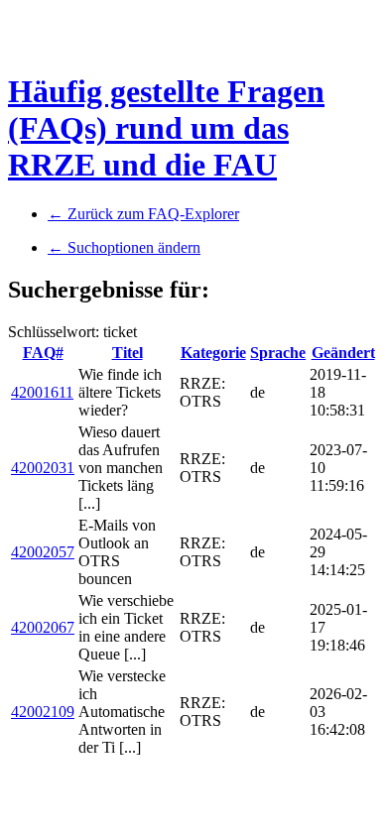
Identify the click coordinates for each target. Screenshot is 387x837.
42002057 (42, 551)
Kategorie (213, 352)
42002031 (42, 467)
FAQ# (43, 352)
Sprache (278, 352)
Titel (127, 352)
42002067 (42, 627)
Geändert (343, 352)
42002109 (42, 711)
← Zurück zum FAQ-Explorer (143, 213)
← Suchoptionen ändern (124, 247)
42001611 (42, 392)
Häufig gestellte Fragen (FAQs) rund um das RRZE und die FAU (166, 127)
